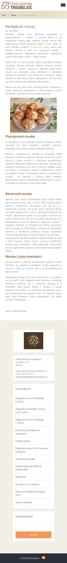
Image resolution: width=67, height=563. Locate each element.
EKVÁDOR (20, 476)
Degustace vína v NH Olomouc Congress (31, 450)
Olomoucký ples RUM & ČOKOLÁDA (28, 468)
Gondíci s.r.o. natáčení (27, 484)
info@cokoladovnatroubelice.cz (31, 376)
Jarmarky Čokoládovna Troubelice (27, 432)
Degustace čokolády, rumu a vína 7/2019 (30, 410)
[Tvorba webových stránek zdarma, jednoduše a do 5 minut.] (43, 557)
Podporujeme (22, 440)
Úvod (4, 15)
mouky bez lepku (40, 47)
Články (13, 15)
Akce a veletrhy (23, 502)
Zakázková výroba (25, 458)
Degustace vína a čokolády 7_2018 (29, 421)
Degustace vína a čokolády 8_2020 (29, 400)
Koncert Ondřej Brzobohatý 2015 (30, 493)
